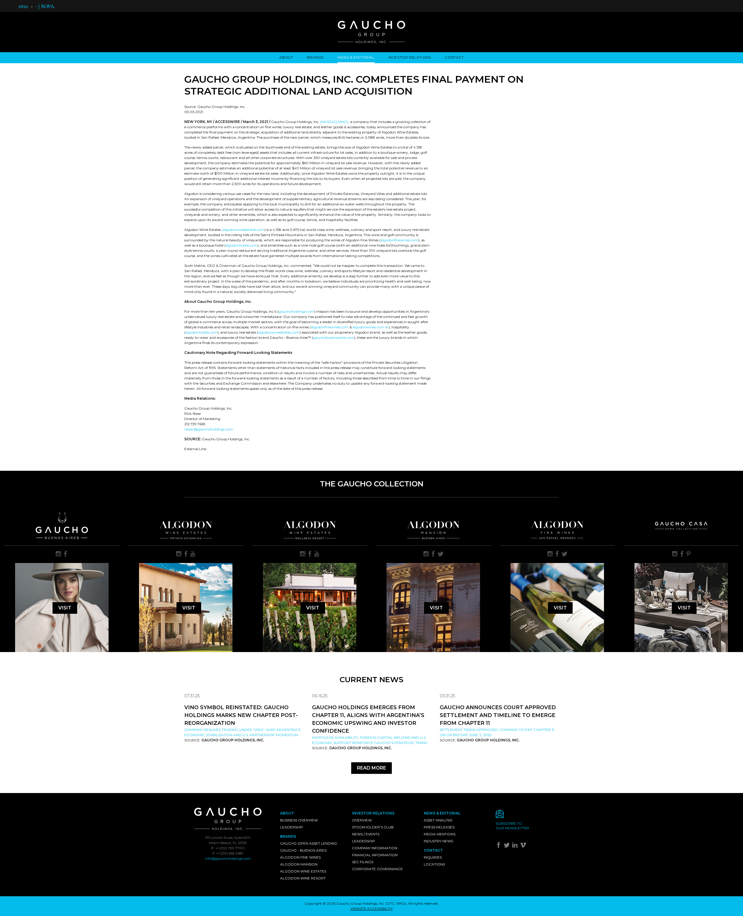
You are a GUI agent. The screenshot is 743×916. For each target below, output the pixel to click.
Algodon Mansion (299, 864)
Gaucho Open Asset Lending (308, 843)
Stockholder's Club (373, 827)
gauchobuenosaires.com (333, 337)
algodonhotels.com (241, 245)
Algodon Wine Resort (303, 878)
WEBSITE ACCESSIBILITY (371, 908)
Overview (362, 820)
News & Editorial (356, 57)
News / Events (365, 834)
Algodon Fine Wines (300, 857)
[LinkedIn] (515, 846)
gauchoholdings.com (296, 311)
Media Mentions (439, 834)
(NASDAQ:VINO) (334, 122)
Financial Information (375, 855)
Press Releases (439, 827)
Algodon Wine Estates (303, 871)
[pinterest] (688, 554)
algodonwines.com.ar (371, 327)
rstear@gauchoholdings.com (208, 429)
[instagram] (58, 554)
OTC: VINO (396, 903)
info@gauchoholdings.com (228, 858)
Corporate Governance (377, 869)
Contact (454, 57)
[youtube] (192, 554)
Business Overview (299, 820)
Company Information (374, 848)
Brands (315, 57)
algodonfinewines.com (399, 240)
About (286, 57)
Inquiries (433, 857)
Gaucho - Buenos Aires (303, 850)
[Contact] (527, 815)
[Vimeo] (523, 846)
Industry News (438, 841)
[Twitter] (507, 846)
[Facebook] (499, 846)
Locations (434, 864)
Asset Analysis (438, 820)
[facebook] (65, 554)
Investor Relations (410, 57)
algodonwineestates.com (279, 332)
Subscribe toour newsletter (512, 825)
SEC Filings (362, 862)
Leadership (291, 827)
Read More (371, 768)
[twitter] (440, 554)
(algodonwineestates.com (243, 229)
